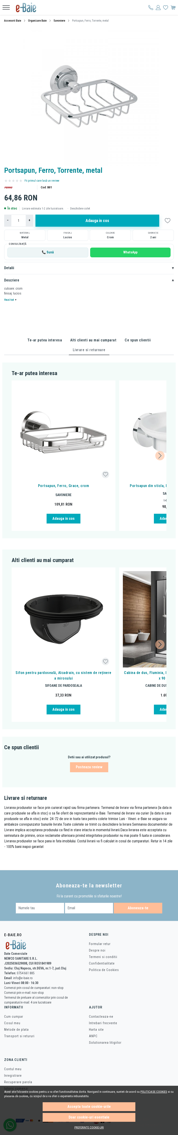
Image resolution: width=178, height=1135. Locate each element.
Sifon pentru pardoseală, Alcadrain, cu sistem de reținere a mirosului (63, 675)
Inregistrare (13, 1075)
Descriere (89, 280)
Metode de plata (16, 1029)
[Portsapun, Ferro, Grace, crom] (63, 432)
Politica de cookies (153, 1091)
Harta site (96, 1029)
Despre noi (97, 950)
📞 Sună (48, 252)
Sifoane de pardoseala (63, 686)
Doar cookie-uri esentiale (89, 1117)
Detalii (89, 268)
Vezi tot (10, 299)
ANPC (93, 1036)
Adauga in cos (97, 220)
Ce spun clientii (138, 340)
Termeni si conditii (103, 957)
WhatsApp (130, 252)
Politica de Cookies (104, 970)
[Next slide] (160, 455)
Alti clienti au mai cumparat (93, 340)
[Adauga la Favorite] (105, 474)
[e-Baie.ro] (27, 7)
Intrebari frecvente (103, 1023)
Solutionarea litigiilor (105, 1042)
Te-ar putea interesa (44, 340)
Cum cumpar (13, 1016)
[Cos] (173, 7)
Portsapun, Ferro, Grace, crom (63, 486)
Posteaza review (89, 767)
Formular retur (100, 944)
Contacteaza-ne (101, 1016)
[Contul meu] (150, 7)
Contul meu (13, 1069)
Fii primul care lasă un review (42, 180)
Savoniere (59, 20)
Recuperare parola (18, 1082)
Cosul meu (12, 1023)
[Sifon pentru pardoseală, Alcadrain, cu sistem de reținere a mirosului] (63, 619)
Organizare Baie (37, 20)
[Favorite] (165, 7)
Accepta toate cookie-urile (89, 1106)
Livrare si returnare (89, 350)
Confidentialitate (102, 963)
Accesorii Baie (12, 20)
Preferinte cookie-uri (89, 1127)
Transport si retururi (19, 1036)
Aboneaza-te (138, 908)
